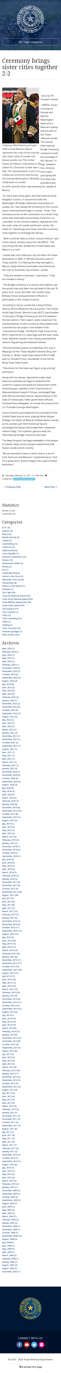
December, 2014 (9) (11, 999)
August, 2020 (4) (9, 784)
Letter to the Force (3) (12, 576)
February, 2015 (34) (11, 992)
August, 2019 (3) (9, 820)
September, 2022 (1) (11, 713)
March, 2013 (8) (9, 1067)
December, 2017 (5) (11, 882)
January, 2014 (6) (9, 1034)
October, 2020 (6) (10, 778)
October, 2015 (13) (10, 966)
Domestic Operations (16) (14, 556)
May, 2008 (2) (8, 1248)
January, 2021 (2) (9, 768)
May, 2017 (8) (8, 904)
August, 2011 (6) (9, 1128)
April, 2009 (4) (8, 1213)
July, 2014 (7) (8, 1015)
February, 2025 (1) (10, 664)
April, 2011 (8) (8, 1141)
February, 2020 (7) (10, 801)
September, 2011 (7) (11, 1125)
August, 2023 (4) (9, 681)
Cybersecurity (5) (10, 550)
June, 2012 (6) (8, 1096)
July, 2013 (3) (8, 1054)
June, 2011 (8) (8, 1135)
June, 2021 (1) (8, 752)
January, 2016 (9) (9, 956)
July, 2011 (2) (8, 1132)
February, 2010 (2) (10, 1184)
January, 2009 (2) (9, 1223)
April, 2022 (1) (8, 726)
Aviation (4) (7, 530)
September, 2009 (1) (11, 1200)
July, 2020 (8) (8, 788)
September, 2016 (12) (12, 930)
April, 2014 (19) (9, 1024)
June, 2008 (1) (8, 1245)
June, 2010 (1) (8, 1171)
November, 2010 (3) (11, 1154)
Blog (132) (7, 534)
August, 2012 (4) (9, 1089)
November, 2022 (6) (11, 706)
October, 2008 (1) (10, 1232)
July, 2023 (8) (8, 684)
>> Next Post (50, 487)
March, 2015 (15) (10, 989)
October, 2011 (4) (10, 1122)
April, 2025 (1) (8, 661)
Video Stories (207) (11, 634)
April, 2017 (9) (8, 908)
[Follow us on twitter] (34, 1345)
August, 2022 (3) (9, 716)
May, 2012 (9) (8, 1099)
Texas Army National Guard (24, 479)
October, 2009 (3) (10, 1197)
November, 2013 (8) (11, 1041)
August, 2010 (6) (9, 1164)
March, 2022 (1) (9, 729)
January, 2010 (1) (9, 1187)
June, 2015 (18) (9, 979)
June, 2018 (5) (8, 862)
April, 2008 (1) (8, 1252)
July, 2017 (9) (8, 898)
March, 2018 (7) (9, 872)
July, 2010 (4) (8, 1167)
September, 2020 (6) (11, 781)
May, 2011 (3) (8, 1138)
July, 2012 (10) (8, 1093)
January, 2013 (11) (10, 1073)
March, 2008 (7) (9, 1255)
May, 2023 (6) (8, 690)
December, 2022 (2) (11, 703)
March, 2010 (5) (9, 1180)
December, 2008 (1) (11, 1226)
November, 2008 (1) (11, 1229)
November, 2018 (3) (11, 849)
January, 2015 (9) (9, 995)
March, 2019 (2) (9, 836)
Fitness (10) (7, 560)
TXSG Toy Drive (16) (11, 628)
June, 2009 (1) (8, 1206)
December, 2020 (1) (11, 771)
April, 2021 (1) (8, 758)
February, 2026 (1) (10, 651)
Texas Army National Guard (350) (17, 599)
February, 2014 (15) (11, 1031)
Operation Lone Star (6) (13, 579)
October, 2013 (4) (10, 1044)
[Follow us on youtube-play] (27, 1345)
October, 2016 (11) (10, 927)
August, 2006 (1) (9, 1268)
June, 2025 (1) (8, 655)
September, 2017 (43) (12, 892)
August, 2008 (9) (9, 1239)
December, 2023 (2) (11, 668)
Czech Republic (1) (10, 553)
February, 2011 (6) (10, 1148)
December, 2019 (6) (11, 807)
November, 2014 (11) (11, 1002)
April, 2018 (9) (8, 869)
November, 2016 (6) (11, 924)
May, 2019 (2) (8, 830)
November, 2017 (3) (11, 885)
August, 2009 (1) (9, 1203)
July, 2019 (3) (8, 823)
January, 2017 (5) (9, 917)
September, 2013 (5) (11, 1047)
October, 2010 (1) (10, 1158)
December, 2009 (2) (11, 1190)
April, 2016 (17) (9, 947)
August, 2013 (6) (9, 1051)
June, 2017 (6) (8, 901)
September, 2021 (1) (11, 745)
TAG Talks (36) (8, 592)
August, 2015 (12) (10, 973)
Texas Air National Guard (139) (16, 595)
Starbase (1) (7, 589)
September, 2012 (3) (11, 1086)
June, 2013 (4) (8, 1057)
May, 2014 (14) (9, 1021)
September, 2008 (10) (12, 1235)
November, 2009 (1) (11, 1193)
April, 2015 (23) (9, 986)
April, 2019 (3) (8, 833)
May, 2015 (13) (9, 982)
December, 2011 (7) (11, 1115)
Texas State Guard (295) (13, 605)
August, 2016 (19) (10, 934)
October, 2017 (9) (10, 888)
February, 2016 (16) (11, 953)
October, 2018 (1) (10, 853)
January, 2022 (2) (9, 732)
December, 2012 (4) (11, 1076)
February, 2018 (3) (10, 875)
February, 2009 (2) (10, 1219)
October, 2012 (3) (10, 1083)
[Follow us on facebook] (19, 1345)
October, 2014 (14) (10, 1005)
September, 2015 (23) (12, 969)
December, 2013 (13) (11, 1038)
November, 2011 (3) (11, 1119)
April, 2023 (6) (8, 693)
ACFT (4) (6, 527)
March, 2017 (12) (10, 911)
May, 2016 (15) (9, 943)
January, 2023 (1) (9, 700)
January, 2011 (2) (9, 1151)
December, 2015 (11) (11, 960)
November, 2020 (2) (11, 775)
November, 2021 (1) (11, 739)
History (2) (7, 566)
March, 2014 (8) (9, 1028)
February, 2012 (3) (10, 1109)
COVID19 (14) (8, 547)
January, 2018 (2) (9, 879)
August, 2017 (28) (10, 895)
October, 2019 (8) (10, 814)
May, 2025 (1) (8, 658)
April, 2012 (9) (8, 1103)
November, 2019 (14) (11, 810)
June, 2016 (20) (9, 940)
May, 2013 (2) (8, 1060)
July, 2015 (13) (8, 976)
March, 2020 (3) (9, 797)
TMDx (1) (6, 621)
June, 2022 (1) (8, 723)
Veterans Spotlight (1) (12, 631)
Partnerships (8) (9, 582)
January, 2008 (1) (9, 1262)
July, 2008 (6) (8, 1242)
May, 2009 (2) (8, 1210)
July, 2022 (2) (8, 719)
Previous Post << (12, 487)
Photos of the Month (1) (13, 586)
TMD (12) (6, 615)
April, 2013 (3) (8, 1063)
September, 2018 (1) (11, 856)
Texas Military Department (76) (16, 602)
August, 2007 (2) (9, 1265)
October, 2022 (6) (10, 710)
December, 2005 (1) (11, 1271)
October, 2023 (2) (10, 674)
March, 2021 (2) (9, 762)
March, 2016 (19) (10, 950)
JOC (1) (5, 569)
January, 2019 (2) (9, 843)
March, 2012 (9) (9, 1106)
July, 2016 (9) (8, 937)
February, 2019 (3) (10, 840)
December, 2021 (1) (11, 736)
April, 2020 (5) (8, 794)
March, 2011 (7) (9, 1145)
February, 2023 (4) (10, 697)
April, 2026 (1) (8, 648)
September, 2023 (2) (11, 677)
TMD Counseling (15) (12, 618)
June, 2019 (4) (8, 827)
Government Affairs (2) (12, 563)
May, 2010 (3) (8, 1174)
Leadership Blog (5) (11, 573)
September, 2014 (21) (12, 1008)
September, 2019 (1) (11, 817)
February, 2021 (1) (10, 765)
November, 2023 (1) (11, 671)
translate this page (31, 1366)
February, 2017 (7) (10, 914)
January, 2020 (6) (9, 804)
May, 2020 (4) (8, 791)
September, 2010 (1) (11, 1161)
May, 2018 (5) (8, 865)
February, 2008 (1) (10, 1258)
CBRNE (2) (7, 540)
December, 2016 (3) (11, 921)
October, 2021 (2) (10, 742)
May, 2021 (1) (8, 755)
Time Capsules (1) (10, 612)
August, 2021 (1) (9, 749)
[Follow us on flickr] (42, 1345)
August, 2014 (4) (9, 1012)
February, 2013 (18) (11, 1070)
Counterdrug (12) (10, 543)
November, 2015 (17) (11, 963)
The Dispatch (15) (10, 608)
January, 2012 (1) (9, 1112)
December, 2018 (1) (11, 846)
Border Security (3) (10, 537)
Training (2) (7, 625)
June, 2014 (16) (9, 1018)
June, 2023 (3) (8, 687)
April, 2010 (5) (8, 1177)
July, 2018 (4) (8, 859)
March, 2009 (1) (9, 1216)
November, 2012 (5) (11, 1080)
